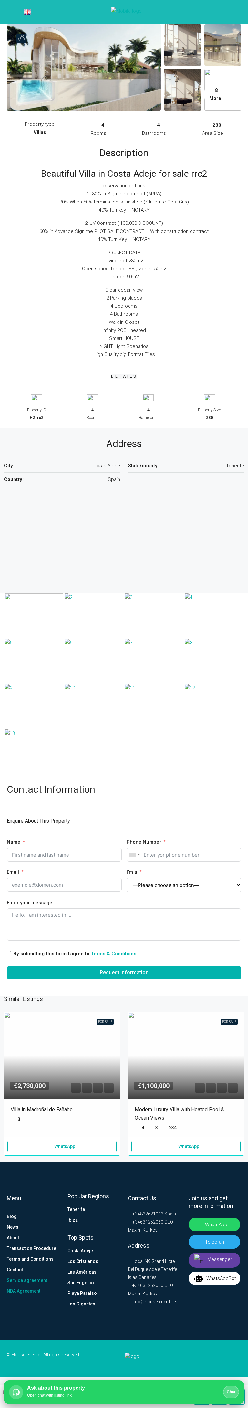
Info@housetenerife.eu (155, 1301)
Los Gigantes (81, 1303)
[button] (76, 1088)
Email (13, 872)
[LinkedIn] (206, 1358)
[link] (62, 1055)
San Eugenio (80, 1282)
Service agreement (27, 1280)
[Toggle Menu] (9, 12)
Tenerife (76, 1209)
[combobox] (134, 854)
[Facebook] (195, 1358)
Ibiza (72, 1220)
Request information (124, 972)
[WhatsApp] (236, 1358)
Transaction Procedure (31, 1248)
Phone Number (144, 842)
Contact (15, 1269)
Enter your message (29, 903)
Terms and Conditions (30, 1259)
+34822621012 (147, 1213)
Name (13, 842)
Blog (12, 1216)
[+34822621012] (234, 12)
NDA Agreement (23, 1291)
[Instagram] (216, 1358)
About (13, 1237)
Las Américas (82, 1271)
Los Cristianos (82, 1261)
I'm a (132, 872)
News (12, 1227)
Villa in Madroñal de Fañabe (42, 1109)
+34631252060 (147, 1222)
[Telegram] (226, 1358)
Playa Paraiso (82, 1293)
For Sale (21, 38)
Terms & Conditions (113, 954)
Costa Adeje (80, 1250)
